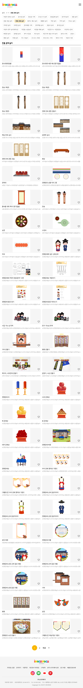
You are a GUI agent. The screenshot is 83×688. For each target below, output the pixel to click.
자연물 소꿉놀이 (26, 29)
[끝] (49, 648)
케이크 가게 (59, 38)
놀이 (3, 13)
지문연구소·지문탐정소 (54, 29)
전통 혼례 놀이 (19, 21)
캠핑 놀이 (6, 38)
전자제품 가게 (28, 25)
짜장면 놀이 (7, 34)
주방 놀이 (53, 21)
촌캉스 (72, 34)
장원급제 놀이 (54, 17)
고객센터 (43, 668)
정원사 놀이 (50, 25)
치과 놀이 (37, 34)
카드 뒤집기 (24, 38)
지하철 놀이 (17, 25)
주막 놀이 (62, 21)
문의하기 (18, 668)
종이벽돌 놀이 (39, 25)
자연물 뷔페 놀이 (39, 29)
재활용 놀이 (44, 21)
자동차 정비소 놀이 (9, 17)
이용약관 (25, 668)
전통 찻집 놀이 (8, 21)
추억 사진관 (27, 34)
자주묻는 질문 (11, 668)
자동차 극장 (69, 38)
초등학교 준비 (68, 29)
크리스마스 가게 (47, 38)
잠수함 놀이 (21, 17)
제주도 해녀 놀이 (32, 21)
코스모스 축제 (35, 38)
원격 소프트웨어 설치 (53, 668)
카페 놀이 (15, 38)
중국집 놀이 (60, 25)
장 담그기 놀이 (42, 17)
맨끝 (44, 648)
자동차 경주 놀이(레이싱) (11, 29)
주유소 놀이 (71, 21)
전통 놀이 (74, 17)
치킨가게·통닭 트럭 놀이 (50, 34)
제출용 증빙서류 (71, 668)
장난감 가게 (31, 17)
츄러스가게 (64, 34)
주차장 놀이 (7, 25)
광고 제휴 (62, 668)
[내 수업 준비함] (38, 59)
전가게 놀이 (65, 17)
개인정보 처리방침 (34, 668)
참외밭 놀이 (17, 34)
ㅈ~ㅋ (7, 13)
